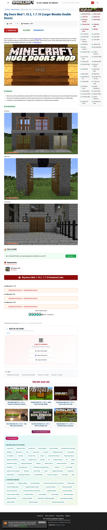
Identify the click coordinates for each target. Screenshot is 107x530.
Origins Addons (71, 483)
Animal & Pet (32, 448)
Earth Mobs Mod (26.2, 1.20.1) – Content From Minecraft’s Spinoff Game (16, 403)
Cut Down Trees (32, 455)
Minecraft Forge (86, 14)
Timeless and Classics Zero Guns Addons (53, 483)
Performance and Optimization (41, 467)
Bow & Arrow (36, 452)
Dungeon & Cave (33, 459)
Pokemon (57, 467)
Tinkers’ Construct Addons (13, 494)
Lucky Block (96, 34)
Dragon (23, 459)
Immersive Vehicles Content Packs (31, 490)
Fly (49, 459)
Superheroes (71, 471)
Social (46, 471)
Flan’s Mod (85, 69)
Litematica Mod (97, 56)
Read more (23, 526)
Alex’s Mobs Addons (69, 494)
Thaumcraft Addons (67, 490)
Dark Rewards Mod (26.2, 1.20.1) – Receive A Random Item (40, 425)
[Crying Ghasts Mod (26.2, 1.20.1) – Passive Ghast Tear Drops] (65, 393)
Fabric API (84, 17)
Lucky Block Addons (51, 490)
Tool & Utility (64, 474)
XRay (73, 474)
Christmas (20, 455)
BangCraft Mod (97, 94)
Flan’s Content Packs (12, 490)
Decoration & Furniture (54, 455)
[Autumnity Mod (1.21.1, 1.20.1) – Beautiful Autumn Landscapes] (65, 415)
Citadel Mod (85, 81)
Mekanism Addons (33, 502)
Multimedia (10, 467)
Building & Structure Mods (13, 374)
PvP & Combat (68, 467)
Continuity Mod (86, 96)
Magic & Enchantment (26, 463)
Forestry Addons (43, 494)
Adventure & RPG (21, 448)
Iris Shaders (85, 34)
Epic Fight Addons (35, 483)
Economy (42, 459)
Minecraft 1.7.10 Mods (57, 374)
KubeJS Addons (11, 502)
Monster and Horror (62, 463)
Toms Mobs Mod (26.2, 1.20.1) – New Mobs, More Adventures (16, 425)
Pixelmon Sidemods (67, 487)
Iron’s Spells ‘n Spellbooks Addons (46, 498)
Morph (72, 463)
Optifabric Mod (86, 52)
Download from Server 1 (15, 290)
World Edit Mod (97, 61)
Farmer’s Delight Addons (13, 487)
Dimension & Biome (69, 455)
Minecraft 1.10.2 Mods (43, 374)
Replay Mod (85, 74)
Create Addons (10, 483)
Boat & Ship (19, 452)
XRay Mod (84, 44)
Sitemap (67, 515)
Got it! (42, 522)
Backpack (9, 452)
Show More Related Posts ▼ (41, 431)
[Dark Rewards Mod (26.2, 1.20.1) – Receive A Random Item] (40, 415)
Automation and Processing (68, 448)
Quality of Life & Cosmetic (13, 471)
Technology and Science (24, 474)
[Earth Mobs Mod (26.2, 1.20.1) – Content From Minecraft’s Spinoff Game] (16, 393)
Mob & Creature (49, 463)
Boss (27, 452)
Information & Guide (12, 463)
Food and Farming (57, 459)
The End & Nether (38, 474)
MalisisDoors (37, 42)
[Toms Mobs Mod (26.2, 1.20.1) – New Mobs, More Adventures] (16, 415)
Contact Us (40, 515)
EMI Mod (95, 29)
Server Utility (36, 471)
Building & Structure (58, 452)
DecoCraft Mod (86, 64)
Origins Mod (85, 61)
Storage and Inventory (57, 471)
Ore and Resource (22, 467)
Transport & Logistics (52, 474)
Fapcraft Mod (96, 91)
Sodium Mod (85, 36)
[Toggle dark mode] (97, 2)
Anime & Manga (42, 448)
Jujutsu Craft (96, 44)
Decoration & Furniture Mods (28, 374)
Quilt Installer (96, 19)
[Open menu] (8, 2)
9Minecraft (52, 525)
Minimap (38, 463)
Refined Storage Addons (58, 502)
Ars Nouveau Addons (27, 498)
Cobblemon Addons (22, 483)
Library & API (10, 448)
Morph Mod (96, 74)
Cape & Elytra (70, 452)
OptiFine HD (96, 17)
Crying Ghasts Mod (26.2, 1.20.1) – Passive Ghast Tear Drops (65, 403)
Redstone (26, 471)
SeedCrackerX (85, 91)
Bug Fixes (46, 452)
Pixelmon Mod (86, 24)
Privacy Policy (60, 515)
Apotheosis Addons (11, 498)
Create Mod (96, 39)
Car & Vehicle (10, 455)
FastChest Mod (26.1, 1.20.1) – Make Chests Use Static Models (41, 403)
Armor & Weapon (54, 448)
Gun (67, 459)
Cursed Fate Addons (51, 487)
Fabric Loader (96, 14)
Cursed (42, 455)
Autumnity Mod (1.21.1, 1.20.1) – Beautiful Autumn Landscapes (65, 425)
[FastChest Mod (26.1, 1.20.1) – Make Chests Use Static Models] (40, 393)
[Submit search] (92, 2)
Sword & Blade (10, 474)
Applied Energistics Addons (32, 487)
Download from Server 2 (31, 290)
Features (26, 30)
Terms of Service (49, 515)
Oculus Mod (96, 36)
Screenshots (38, 30)
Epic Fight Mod (97, 47)
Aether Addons (55, 494)
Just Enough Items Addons (66, 498)
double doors (37, 38)
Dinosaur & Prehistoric (12, 459)
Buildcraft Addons (29, 494)
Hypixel (73, 459)
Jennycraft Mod (86, 94)
